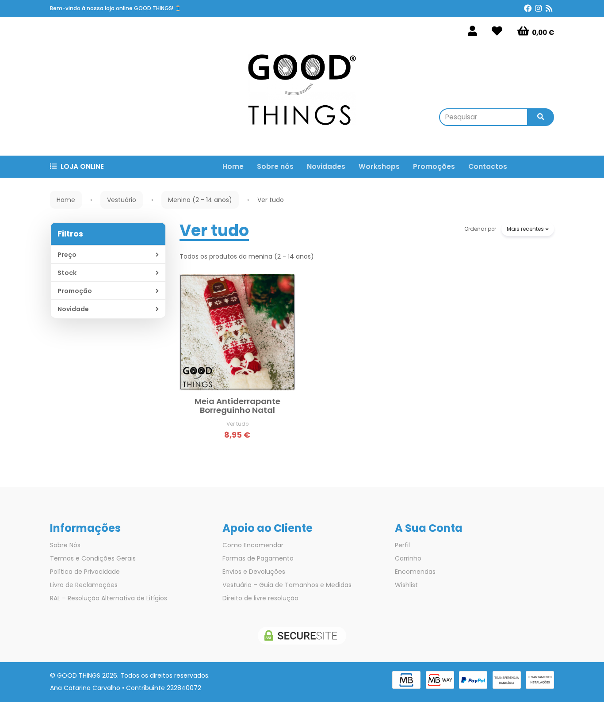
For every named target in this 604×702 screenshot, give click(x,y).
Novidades (326, 166)
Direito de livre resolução (260, 598)
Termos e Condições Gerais (93, 558)
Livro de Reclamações (84, 584)
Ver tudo (214, 230)
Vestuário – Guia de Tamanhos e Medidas (287, 584)
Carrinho (408, 558)
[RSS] (549, 8)
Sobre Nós (65, 545)
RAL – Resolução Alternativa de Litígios (108, 598)
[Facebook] (528, 8)
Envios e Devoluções (253, 571)
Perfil (402, 545)
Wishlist (406, 584)
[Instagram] (538, 8)
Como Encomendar (252, 545)
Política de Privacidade (85, 571)
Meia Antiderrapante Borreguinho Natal (237, 406)
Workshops (379, 166)
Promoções (434, 166)
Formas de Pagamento (258, 558)
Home (233, 166)
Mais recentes (526, 229)
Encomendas (415, 571)
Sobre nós (275, 166)
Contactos (487, 166)
